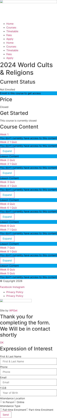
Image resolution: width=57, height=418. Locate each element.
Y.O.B (3, 388)
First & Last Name (10, 356)
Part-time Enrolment (41, 409)
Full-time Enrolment (14, 409)
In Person (8, 402)
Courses (11, 27)
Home (9, 23)
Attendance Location (12, 398)
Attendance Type (10, 406)
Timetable (12, 31)
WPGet (13, 310)
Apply (9, 38)
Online (20, 402)
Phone (3, 367)
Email (3, 377)
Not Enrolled (7, 89)
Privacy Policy (14, 292)
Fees (9, 35)
